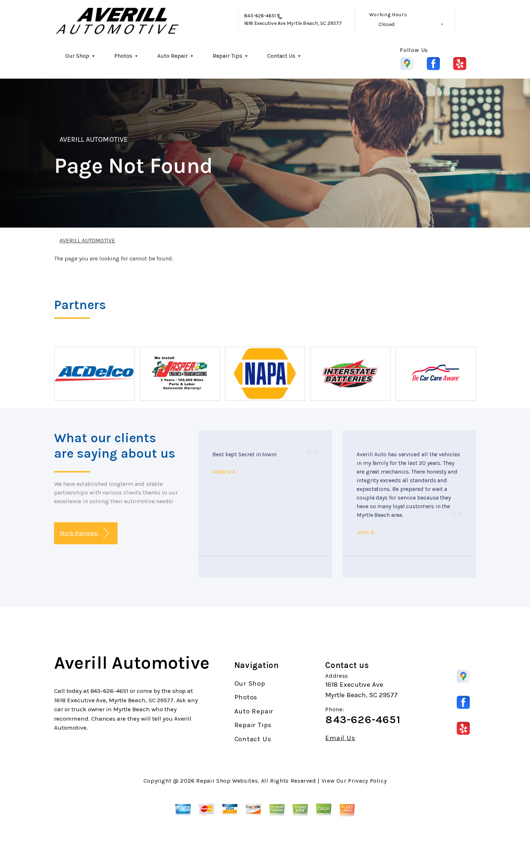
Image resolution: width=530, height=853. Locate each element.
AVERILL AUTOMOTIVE (93, 139)
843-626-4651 (260, 16)
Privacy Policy (367, 780)
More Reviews (79, 532)
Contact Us (281, 55)
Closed (386, 24)
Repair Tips (227, 55)
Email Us (340, 738)
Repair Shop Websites (227, 780)
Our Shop (77, 55)
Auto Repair (172, 55)
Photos (123, 55)
